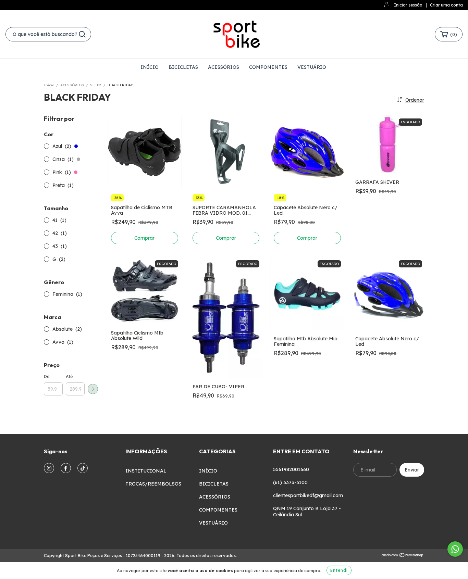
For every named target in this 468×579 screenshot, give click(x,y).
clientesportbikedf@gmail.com (308, 495)
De (46, 376)
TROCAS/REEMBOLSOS (153, 484)
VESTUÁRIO (311, 67)
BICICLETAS (183, 67)
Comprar (144, 238)
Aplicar (93, 389)
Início (49, 85)
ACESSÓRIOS (223, 67)
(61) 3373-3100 (290, 482)
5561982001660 (291, 469)
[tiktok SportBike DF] (82, 468)
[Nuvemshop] (402, 555)
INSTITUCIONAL (146, 471)
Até (69, 376)
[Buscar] (82, 34)
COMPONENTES (268, 67)
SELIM (95, 85)
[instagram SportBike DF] (49, 468)
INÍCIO (149, 67)
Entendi (339, 570)
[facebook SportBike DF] (66, 468)
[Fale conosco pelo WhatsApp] (455, 549)
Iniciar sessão (408, 5)
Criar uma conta (446, 5)
